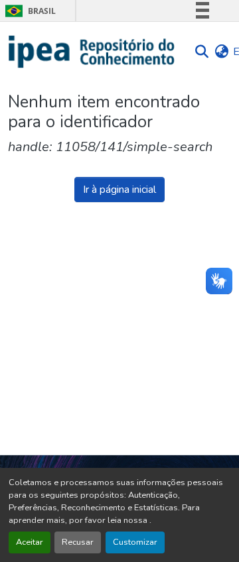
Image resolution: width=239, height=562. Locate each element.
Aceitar (29, 542)
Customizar (135, 542)
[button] (92, 51)
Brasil (28, 11)
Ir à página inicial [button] (119, 189)
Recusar (78, 542)
